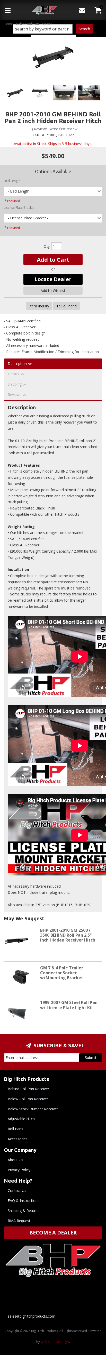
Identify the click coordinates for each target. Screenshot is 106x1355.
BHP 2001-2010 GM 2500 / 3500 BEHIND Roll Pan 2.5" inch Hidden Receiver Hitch (67, 935)
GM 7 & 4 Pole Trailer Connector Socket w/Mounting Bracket (61, 973)
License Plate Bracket (19, 207)
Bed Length (12, 181)
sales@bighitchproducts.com (31, 1316)
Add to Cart (53, 259)
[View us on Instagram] (91, 1296)
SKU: (36, 134)
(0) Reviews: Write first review (53, 128)
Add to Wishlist (53, 290)
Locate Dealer (53, 279)
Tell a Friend (66, 306)
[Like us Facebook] (39, 1296)
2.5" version (45, 904)
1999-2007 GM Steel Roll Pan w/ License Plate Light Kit (69, 1005)
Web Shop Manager (55, 1342)
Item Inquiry (39, 306)
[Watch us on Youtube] (65, 1296)
